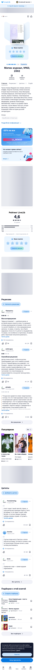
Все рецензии (16, 422)
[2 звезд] (13, 51)
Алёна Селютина (6, 459)
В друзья (26, 311)
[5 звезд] (24, 51)
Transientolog (11, 501)
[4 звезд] (20, 51)
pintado (8, 387)
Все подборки (16, 634)
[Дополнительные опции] (31, 660)
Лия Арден (18, 457)
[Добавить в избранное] (28, 16)
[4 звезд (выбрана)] (14, 64)
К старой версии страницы (16, 6)
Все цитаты (16, 582)
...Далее (18, 650)
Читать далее (5, 337)
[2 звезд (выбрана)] (11, 64)
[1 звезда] (10, 51)
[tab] (4, 83)
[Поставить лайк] (2, 343)
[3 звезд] (17, 51)
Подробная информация (10, 123)
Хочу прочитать (15, 660)
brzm (8, 559)
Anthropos (9, 349)
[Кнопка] (11, 436)
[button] (17, 33)
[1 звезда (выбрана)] (9, 64)
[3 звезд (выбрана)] (12, 64)
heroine (9, 532)
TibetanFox (9, 311)
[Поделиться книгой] (31, 16)
